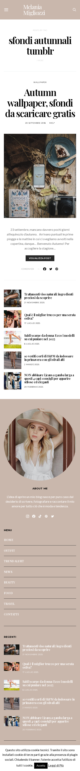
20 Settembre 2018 (35, 123)
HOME (8, 540)
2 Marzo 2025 (31, 364)
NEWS (8, 572)
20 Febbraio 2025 (33, 387)
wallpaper (39, 82)
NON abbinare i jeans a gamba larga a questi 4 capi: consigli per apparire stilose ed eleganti (49, 378)
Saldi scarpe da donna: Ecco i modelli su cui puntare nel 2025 (49, 337)
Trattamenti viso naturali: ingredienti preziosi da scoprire (48, 296)
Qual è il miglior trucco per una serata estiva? (50, 316)
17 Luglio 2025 (32, 323)
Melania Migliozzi (34, 10)
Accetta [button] (41, 765)
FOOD (8, 593)
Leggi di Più (56, 765)
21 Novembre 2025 (34, 302)
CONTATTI (11, 614)
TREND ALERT (14, 561)
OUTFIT (9, 550)
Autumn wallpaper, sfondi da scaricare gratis (40, 102)
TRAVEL (9, 604)
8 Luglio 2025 (31, 344)
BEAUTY (9, 582)
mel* (52, 123)
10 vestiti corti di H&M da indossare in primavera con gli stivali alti (48, 358)
